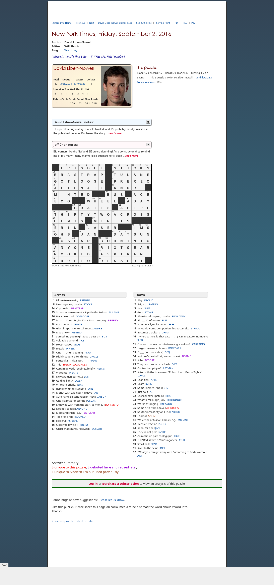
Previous (80, 22)
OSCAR (91, 400)
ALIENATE (76, 324)
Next (91, 22)
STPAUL (195, 328)
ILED (140, 340)
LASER (78, 380)
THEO (167, 396)
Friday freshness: (146, 82)
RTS (165, 388)
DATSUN (101, 396)
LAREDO (175, 412)
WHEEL (70, 348)
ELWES (141, 376)
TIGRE (177, 436)
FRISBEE (85, 300)
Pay (193, 22)
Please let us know (111, 500)
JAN (96, 392)
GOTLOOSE (82, 316)
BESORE (149, 360)
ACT (152, 392)
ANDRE (97, 328)
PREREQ (113, 320)
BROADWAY (178, 316)
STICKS (88, 304)
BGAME (186, 356)
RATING (153, 304)
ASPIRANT (74, 420)
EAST (164, 320)
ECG (77, 344)
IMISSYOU (166, 404)
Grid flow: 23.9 (204, 77)
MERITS (73, 372)
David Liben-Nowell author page (115, 22)
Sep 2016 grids (143, 22)
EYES (174, 364)
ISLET (147, 308)
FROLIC (148, 300)
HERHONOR (174, 400)
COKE (182, 440)
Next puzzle (84, 521)
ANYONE (81, 408)
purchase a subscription (120, 483)
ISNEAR (151, 416)
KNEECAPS (174, 348)
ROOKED (80, 416)
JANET (158, 428)
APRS (154, 380)
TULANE (114, 312)
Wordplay (70, 50)
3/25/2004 (66, 83)
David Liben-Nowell (73, 68)
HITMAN (168, 368)
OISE (163, 448)
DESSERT (97, 429)
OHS (90, 388)
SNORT (163, 424)
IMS (80, 384)
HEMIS (101, 368)
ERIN (86, 376)
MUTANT (183, 420)
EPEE (171, 324)
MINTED (76, 332)
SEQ (167, 352)
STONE (149, 312)
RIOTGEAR (89, 412)
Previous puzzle (62, 521)
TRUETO (83, 425)
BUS (104, 336)
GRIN (149, 384)
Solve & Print (163, 22)
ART (139, 455)
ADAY (88, 352)
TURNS (164, 332)
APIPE (93, 360)
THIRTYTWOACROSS (75, 364)
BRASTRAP (77, 308)
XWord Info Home (62, 22)
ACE (82, 340)
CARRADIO (198, 344)
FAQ (185, 22)
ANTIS (162, 432)
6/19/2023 (79, 83)
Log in (93, 483)
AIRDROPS (172, 408)
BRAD (153, 444)
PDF (177, 22)
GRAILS (94, 356)
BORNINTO (112, 404)
